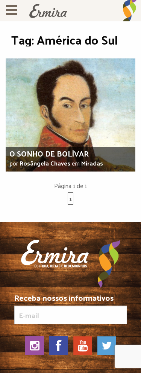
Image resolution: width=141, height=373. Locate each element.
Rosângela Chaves (45, 163)
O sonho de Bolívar (49, 153)
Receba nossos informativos (64, 299)
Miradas (92, 163)
